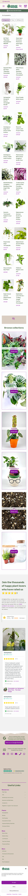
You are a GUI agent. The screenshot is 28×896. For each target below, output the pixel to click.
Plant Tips (4, 792)
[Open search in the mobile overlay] (21, 6)
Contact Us (4, 803)
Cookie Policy (9, 894)
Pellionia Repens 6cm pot (19, 269)
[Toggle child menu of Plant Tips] (25, 792)
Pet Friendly (5, 818)
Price (12, 20)
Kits (3, 859)
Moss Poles (4, 833)
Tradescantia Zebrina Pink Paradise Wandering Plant (20, 186)
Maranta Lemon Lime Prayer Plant (20, 128)
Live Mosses (5, 838)
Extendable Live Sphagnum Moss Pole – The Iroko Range (16, 690)
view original (16, 681)
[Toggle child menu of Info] (25, 795)
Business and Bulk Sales (7, 800)
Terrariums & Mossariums (8, 853)
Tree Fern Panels (6, 841)
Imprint (19, 894)
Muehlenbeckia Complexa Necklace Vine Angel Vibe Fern (8, 186)
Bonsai (3, 815)
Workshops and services (7, 797)
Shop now (14, 511)
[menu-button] (3, 6)
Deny (14, 886)
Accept (14, 882)
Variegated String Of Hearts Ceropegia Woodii (7, 101)
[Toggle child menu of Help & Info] (14, 1)
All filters (19, 20)
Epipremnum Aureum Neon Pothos (20, 243)
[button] (26, 868)
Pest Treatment (5, 861)
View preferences (14, 890)
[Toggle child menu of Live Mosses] (25, 838)
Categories (6, 20)
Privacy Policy (15, 894)
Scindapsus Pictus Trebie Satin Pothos (7, 156)
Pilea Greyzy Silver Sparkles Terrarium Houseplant (19, 71)
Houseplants (5, 812)
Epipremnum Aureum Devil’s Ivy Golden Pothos (19, 216)
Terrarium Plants (6, 826)
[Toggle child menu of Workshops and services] (25, 797)
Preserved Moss (6, 844)
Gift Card (4, 851)
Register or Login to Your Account (10, 805)
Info (3, 794)
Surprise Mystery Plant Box (8, 823)
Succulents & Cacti (6, 820)
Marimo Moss (5, 835)
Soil (3, 856)
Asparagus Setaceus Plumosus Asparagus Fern (19, 41)
